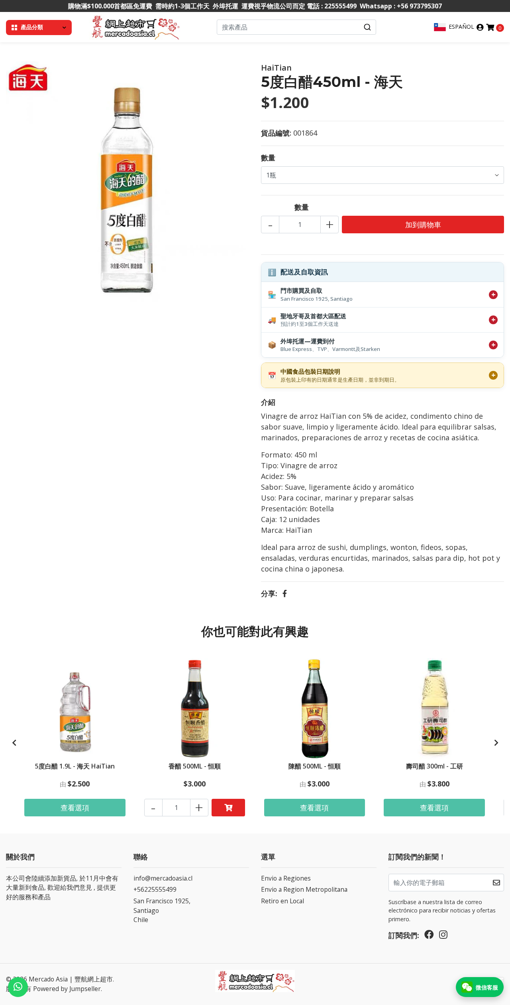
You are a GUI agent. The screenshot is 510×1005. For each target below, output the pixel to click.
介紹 (268, 402)
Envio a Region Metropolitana (304, 889)
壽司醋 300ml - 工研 (434, 766)
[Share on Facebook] (284, 593)
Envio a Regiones (286, 878)
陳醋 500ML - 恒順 (314, 766)
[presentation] (14, 743)
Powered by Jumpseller (67, 988)
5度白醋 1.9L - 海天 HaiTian (75, 766)
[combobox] (297, 27)
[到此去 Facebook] (429, 936)
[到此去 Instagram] (443, 936)
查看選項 (75, 807)
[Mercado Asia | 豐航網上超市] (134, 26)
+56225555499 (155, 889)
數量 (268, 157)
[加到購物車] (228, 807)
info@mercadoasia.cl (162, 878)
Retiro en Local (282, 901)
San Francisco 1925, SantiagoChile (161, 910)
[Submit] (367, 27)
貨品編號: (276, 133)
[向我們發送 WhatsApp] (18, 987)
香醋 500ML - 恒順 (195, 766)
